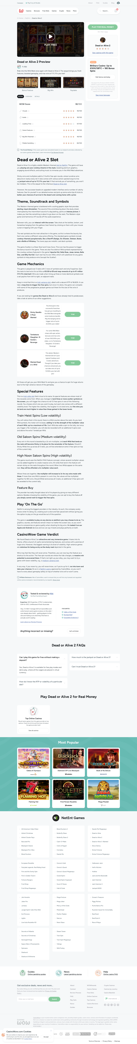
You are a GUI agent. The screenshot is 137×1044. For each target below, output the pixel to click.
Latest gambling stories (73, 974)
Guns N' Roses (62, 884)
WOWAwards (91, 985)
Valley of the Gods (70, 612)
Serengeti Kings (26, 940)
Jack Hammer (96, 880)
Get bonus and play (102, 77)
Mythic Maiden (62, 914)
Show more (56, 580)
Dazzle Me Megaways (99, 829)
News (72, 1004)
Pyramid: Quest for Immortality (102, 910)
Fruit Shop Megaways (28, 888)
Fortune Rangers (27, 880)
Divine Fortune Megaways (100, 854)
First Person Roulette (68, 802)
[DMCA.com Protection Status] (81, 1034)
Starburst (24, 952)
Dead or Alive (96, 833)
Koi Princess (25, 914)
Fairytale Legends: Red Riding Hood (33, 867)
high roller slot (29, 396)
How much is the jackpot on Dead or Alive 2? (91, 657)
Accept (46, 1037)
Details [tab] (37, 96)
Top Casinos (91, 1000)
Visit (72, 314)
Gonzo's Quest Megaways (65, 871)
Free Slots (90, 993)
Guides (105, 3)
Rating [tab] (20, 96)
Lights (23, 918)
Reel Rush (95, 914)
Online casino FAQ (110, 974)
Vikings (59, 944)
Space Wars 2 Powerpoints (30, 944)
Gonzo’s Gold (61, 863)
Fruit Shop (24, 884)
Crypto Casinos (109, 985)
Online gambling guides (37, 974)
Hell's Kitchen (96, 867)
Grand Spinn (61, 876)
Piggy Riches (96, 901)
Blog (112, 3)
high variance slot (44, 282)
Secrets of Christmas (28, 936)
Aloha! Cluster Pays (27, 837)
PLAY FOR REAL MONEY (103, 27)
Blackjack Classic (27, 846)
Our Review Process (57, 152)
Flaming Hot (33, 802)
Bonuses (90, 1007)
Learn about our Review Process (31, 622)
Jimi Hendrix (25, 897)
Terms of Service (94, 1041)
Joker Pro (24, 901)
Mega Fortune (61, 897)
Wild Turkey (61, 948)
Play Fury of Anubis (34, 3)
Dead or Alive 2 (97, 837)
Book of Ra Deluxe (103, 771)
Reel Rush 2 (96, 918)
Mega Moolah (103, 802)
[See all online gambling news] (58, 973)
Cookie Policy (28, 1038)
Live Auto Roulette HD (28, 922)
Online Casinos (92, 996)
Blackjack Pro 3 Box (27, 850)
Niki (25, 67)
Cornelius (60, 850)
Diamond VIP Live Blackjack (68, 771)
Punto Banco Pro (97, 906)
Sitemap (117, 1041)
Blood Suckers (26, 854)
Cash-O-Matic (61, 842)
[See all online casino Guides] (22, 973)
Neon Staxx (61, 922)
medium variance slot (50, 561)
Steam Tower (61, 931)
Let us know (74, 631)
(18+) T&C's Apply (103, 32)
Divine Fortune (97, 850)
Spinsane (24, 948)
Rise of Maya (96, 922)
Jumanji (24, 906)
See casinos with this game (102, 53)
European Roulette (27, 863)
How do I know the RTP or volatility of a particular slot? (40, 683)
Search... (105, 11)
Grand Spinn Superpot (64, 880)
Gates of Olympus (34, 771)
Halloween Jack (97, 863)
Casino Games (92, 989)
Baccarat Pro (25, 842)
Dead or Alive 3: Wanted (100, 842)
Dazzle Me (60, 854)
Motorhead (60, 910)
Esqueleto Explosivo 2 (71, 618)
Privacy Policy (107, 1041)
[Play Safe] (118, 3)
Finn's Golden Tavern (28, 876)
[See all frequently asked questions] (98, 973)
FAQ (97, 3)
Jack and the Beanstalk (99, 876)
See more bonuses (103, 95)
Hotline (94, 871)
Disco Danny (96, 846)
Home (21, 18)
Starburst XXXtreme (28, 956)
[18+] (61, 1034)
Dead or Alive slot (60, 184)
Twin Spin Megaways (64, 940)
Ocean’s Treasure (98, 897)
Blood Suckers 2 (62, 829)
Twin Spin (60, 936)
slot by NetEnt (62, 165)
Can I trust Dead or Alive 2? (83, 666)
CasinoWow (36, 1017)
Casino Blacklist (109, 993)
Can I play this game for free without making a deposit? (39, 658)
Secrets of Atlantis (27, 931)
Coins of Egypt (62, 846)
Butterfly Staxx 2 (62, 837)
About (90, 3)
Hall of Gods (61, 888)
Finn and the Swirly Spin (29, 871)
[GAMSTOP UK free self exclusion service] (67, 1034)
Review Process (75, 993)
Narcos (59, 918)
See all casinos (33, 730)
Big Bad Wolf (68, 615)
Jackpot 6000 (96, 888)
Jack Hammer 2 (97, 884)
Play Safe (73, 1000)
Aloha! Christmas (27, 833)
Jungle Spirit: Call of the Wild (31, 910)
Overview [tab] (28, 96)
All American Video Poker (29, 829)
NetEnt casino (45, 569)
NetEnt (27, 18)
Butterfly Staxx (62, 833)
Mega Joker (61, 901)
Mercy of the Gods (63, 906)
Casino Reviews (92, 1004)
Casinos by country (110, 989)
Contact (73, 989)
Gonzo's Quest (62, 867)
